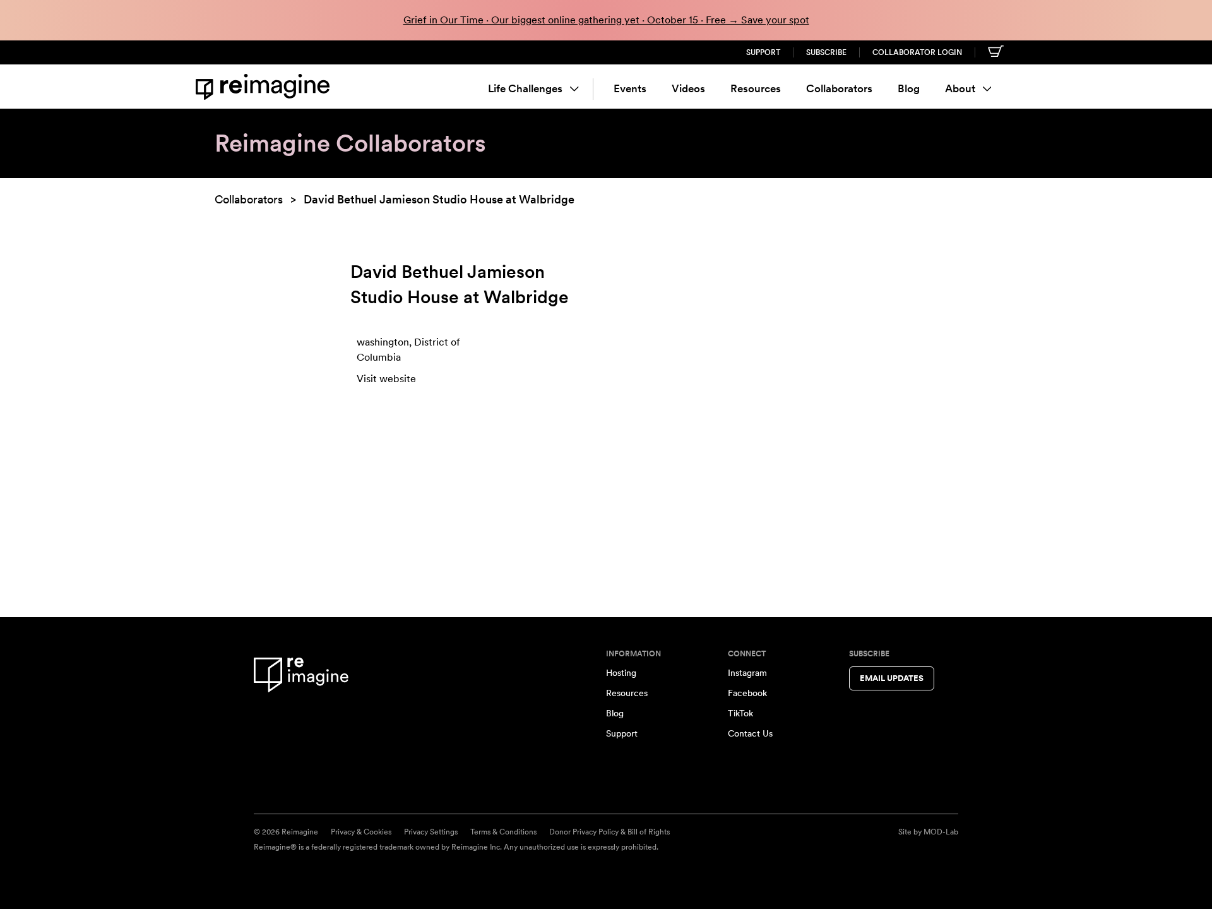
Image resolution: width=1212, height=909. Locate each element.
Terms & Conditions (503, 832)
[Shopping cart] (996, 51)
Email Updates (892, 678)
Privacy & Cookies (361, 832)
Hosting (621, 673)
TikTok (740, 713)
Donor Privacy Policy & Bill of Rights (609, 832)
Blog (909, 88)
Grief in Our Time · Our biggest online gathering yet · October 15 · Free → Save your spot (606, 20)
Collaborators (839, 88)
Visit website (386, 379)
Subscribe (826, 52)
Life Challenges (525, 88)
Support (763, 52)
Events (630, 88)
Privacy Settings (431, 832)
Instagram (747, 673)
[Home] (265, 87)
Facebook (747, 693)
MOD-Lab (941, 832)
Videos (688, 88)
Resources (755, 88)
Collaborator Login (917, 52)
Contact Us (750, 733)
